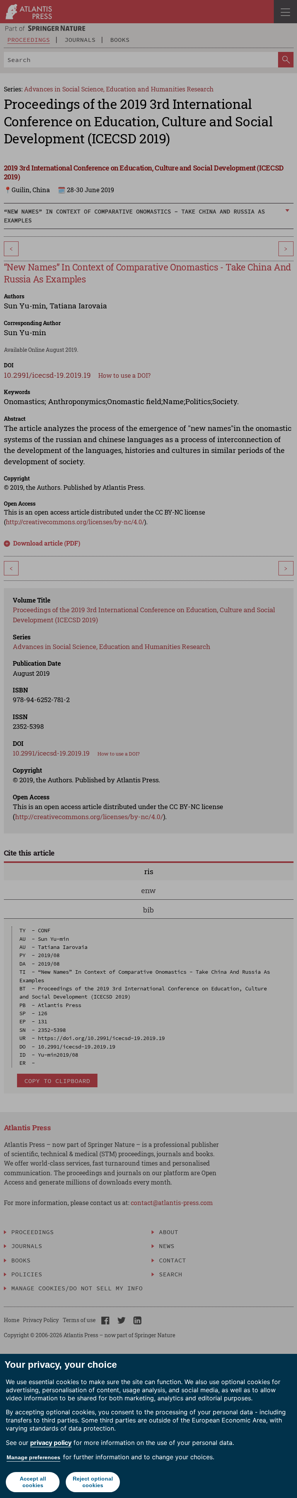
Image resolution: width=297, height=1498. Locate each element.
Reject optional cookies (93, 1482)
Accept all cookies (33, 1482)
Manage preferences (33, 1457)
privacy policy (51, 1442)
